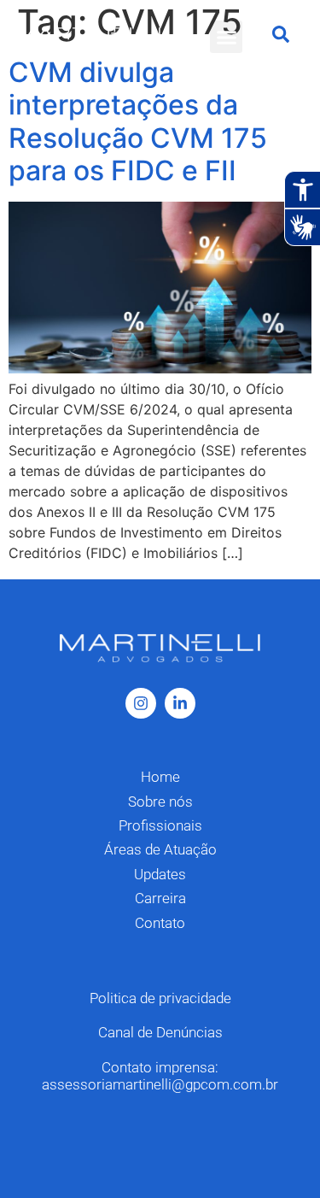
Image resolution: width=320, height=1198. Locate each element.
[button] (226, 37)
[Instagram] (140, 703)
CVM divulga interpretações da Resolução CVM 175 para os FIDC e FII (138, 121)
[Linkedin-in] (180, 703)
